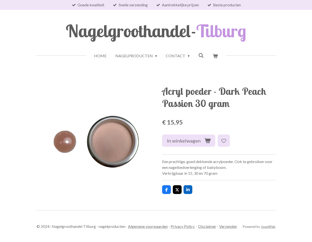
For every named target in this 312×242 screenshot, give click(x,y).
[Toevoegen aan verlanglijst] (224, 141)
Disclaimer (207, 226)
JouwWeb (268, 227)
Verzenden (228, 226)
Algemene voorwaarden (148, 226)
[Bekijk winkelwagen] (215, 56)
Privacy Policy (183, 226)
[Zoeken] (201, 55)
